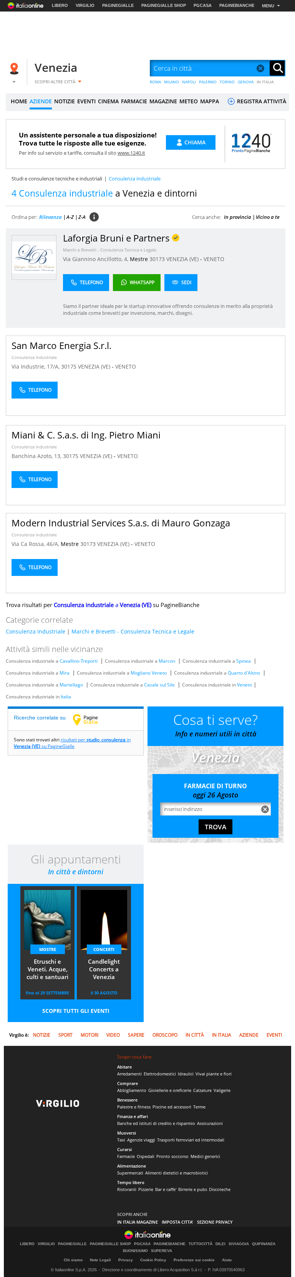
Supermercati (130, 1173)
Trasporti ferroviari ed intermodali (190, 1140)
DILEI (220, 1244)
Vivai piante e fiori (214, 1074)
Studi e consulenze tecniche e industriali (57, 178)
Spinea (243, 661)
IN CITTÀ (195, 1035)
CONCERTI (103, 949)
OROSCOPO (164, 1035)
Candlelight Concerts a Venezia (104, 969)
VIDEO (113, 1035)
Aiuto (227, 1260)
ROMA (155, 81)
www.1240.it (131, 152)
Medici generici (205, 1156)
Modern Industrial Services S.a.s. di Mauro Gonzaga (121, 522)
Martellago (71, 685)
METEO (188, 101)
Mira (65, 673)
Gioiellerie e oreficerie (169, 1090)
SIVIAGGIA (239, 1244)
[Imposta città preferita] (15, 68)
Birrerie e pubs (192, 1189)
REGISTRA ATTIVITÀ (260, 101)
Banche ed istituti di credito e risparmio (156, 1123)
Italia (66, 696)
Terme (199, 1107)
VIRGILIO (85, 5)
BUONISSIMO (135, 1251)
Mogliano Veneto (149, 673)
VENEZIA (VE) (183, 259)
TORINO (227, 81)
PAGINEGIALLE (118, 5)
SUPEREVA (161, 1251)
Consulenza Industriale (34, 357)
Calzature (202, 1090)
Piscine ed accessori (171, 1107)
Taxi (121, 1140)
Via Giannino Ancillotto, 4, (96, 259)
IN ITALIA (265, 81)
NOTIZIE (64, 101)
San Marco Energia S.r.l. (61, 345)
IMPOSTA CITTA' (177, 1222)
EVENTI (86, 101)
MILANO (171, 81)
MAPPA (209, 101)
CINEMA (108, 101)
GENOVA (246, 81)
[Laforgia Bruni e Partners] (34, 257)
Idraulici (186, 1074)
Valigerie (222, 1090)
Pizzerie (145, 1189)
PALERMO (208, 81)
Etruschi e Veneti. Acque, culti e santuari (47, 969)
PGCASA (203, 5)
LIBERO (60, 5)
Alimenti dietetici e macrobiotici (176, 1173)
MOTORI (89, 1035)
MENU (268, 5)
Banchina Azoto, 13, (37, 456)
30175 (68, 366)
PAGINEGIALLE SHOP (163, 5)
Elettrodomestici (160, 1074)
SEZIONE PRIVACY (215, 1222)
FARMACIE (134, 101)
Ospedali (145, 1156)
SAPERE (136, 1035)
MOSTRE (47, 949)
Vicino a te (268, 216)
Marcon (167, 661)
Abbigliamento (131, 1090)
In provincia (237, 216)
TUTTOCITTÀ (200, 1244)
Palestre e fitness (134, 1107)
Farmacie (126, 1156)
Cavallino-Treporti (79, 661)
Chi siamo (73, 1260)
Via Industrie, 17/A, (36, 366)
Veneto (244, 685)
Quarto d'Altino (244, 673)
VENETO (214, 259)
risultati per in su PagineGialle (72, 742)
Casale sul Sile (159, 685)
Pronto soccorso (172, 1156)
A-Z (70, 216)
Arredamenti (129, 1074)
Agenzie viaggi (141, 1140)
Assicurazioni (210, 1123)
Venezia (56, 67)
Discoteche (219, 1189)
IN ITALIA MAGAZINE (137, 1222)
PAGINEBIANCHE (236, 5)
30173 (157, 259)
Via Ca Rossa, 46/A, (36, 544)
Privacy (125, 1260)
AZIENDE (41, 101)
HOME (19, 101)
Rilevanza (50, 216)
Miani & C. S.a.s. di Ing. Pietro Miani (86, 434)
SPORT (65, 1035)
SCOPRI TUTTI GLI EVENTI (75, 1010)
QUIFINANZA (263, 1244)
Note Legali (100, 1260)
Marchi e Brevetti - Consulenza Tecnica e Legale (109, 250)
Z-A (82, 216)
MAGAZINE (163, 101)
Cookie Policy (153, 1260)
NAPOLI (189, 81)
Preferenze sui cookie (194, 1260)
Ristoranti (126, 1189)
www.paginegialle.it (91, 719)
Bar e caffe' (165, 1189)
